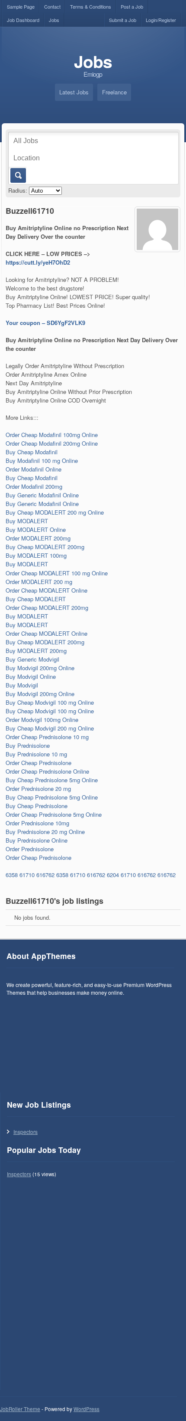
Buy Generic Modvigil (32, 659)
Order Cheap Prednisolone (38, 763)
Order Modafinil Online (33, 469)
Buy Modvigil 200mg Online (40, 668)
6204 (113, 875)
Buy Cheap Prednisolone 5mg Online (52, 780)
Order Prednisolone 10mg (37, 823)
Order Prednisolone (30, 849)
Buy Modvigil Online (31, 676)
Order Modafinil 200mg (34, 486)
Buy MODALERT (27, 521)
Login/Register (161, 19)
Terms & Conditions (90, 6)
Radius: (17, 190)
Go (17, 175)
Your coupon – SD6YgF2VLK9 (45, 323)
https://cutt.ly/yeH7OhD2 (38, 262)
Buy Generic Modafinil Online (42, 495)
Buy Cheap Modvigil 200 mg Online (50, 728)
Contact (52, 6)
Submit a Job (122, 19)
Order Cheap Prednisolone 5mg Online (54, 814)
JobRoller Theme (20, 1408)
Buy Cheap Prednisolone (36, 806)
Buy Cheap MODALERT (36, 599)
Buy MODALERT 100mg (36, 555)
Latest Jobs (74, 92)
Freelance (114, 92)
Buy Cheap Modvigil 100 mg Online (50, 702)
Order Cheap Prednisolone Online (47, 771)
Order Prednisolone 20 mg (38, 788)
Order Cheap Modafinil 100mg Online (52, 435)
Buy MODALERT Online (36, 529)
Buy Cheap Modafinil (32, 452)
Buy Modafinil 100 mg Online (42, 460)
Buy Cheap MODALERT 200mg (45, 547)
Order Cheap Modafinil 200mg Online (52, 443)
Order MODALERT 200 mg (39, 582)
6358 (12, 875)
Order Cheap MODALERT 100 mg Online (57, 573)
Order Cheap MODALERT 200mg (47, 607)
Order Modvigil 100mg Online (42, 719)
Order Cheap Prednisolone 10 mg (47, 737)
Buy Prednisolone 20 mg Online (45, 832)
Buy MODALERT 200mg (36, 650)
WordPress (86, 1408)
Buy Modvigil (22, 685)
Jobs (54, 19)
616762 (45, 875)
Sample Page (21, 6)
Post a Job (132, 6)
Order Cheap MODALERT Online (46, 590)
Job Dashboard (23, 19)
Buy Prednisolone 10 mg (36, 754)
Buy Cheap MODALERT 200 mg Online (55, 512)
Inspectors (25, 1131)
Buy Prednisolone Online (36, 840)
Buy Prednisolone (28, 745)
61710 (27, 875)
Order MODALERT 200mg (38, 538)
